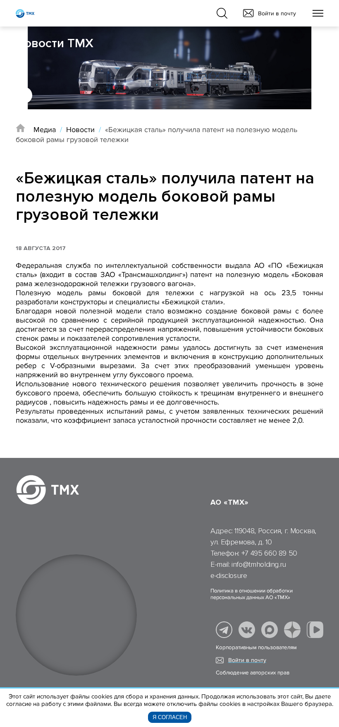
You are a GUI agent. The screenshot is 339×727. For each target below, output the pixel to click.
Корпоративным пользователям (256, 647)
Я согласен (170, 717)
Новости (80, 129)
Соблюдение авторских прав (252, 672)
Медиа (44, 129)
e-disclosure (228, 575)
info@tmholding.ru (259, 564)
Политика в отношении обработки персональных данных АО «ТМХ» (251, 594)
